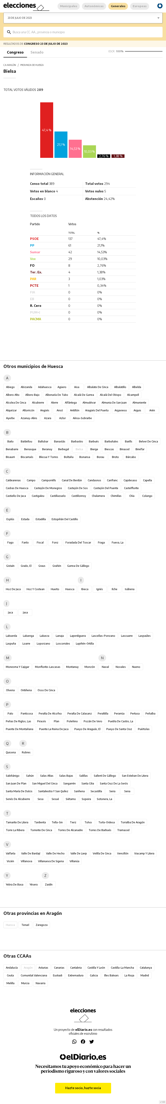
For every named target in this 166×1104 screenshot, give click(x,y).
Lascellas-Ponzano (103, 635)
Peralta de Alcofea (50, 713)
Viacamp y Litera (144, 853)
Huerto (55, 589)
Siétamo (71, 799)
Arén (152, 410)
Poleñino (72, 721)
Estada (25, 519)
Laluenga (28, 635)
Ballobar (43, 441)
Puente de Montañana (19, 729)
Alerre (54, 402)
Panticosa (27, 713)
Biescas (109, 449)
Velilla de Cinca (102, 853)
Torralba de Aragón (133, 822)
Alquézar (11, 410)
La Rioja (129, 975)
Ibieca (84, 589)
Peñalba (150, 713)
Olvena (10, 690)
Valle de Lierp (78, 853)
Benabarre (12, 449)
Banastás (59, 441)
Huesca (69, 589)
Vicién (10, 861)
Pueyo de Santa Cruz (119, 729)
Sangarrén (69, 783)
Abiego (10, 387)
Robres (26, 752)
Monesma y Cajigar (17, 666)
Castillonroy (79, 495)
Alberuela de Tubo (56, 394)
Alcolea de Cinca (16, 402)
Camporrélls (49, 480)
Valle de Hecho (55, 853)
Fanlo (25, 542)
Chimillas (116, 495)
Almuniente (139, 402)
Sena (127, 791)
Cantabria (76, 967)
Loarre (26, 643)
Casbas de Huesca (17, 488)
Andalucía (12, 967)
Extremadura (75, 975)
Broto (115, 457)
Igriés (99, 589)
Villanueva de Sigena (51, 861)
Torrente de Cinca (41, 830)
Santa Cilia (87, 783)
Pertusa (135, 713)
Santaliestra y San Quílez (53, 791)
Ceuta (10, 975)
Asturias (43, 967)
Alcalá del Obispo (110, 394)
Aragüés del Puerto (97, 410)
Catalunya (146, 967)
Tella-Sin (57, 822)
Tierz (73, 822)
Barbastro (77, 441)
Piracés (41, 721)
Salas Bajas (66, 775)
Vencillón (122, 853)
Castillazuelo (58, 495)
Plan (56, 721)
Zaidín (49, 884)
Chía (131, 495)
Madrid (144, 975)
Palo (10, 713)
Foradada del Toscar (78, 542)
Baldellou (26, 441)
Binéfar (140, 449)
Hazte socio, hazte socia (83, 1088)
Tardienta (40, 822)
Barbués (94, 441)
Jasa (25, 612)
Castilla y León (96, 967)
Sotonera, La (104, 799)
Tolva (88, 822)
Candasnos (94, 480)
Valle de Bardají (30, 853)
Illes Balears (111, 975)
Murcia (25, 983)
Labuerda (11, 635)
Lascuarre (127, 635)
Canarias (59, 967)
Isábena (129, 589)
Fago (10, 542)
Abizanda (26, 387)
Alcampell (133, 394)
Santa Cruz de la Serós (114, 783)
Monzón (90, 666)
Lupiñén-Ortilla (85, 643)
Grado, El (26, 565)
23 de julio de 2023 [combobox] (20, 17)
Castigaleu (38, 495)
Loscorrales (63, 643)
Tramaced (123, 830)
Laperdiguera (78, 635)
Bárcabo (131, 457)
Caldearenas (13, 480)
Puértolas (144, 729)
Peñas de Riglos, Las (18, 721)
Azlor (62, 418)
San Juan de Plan (16, 783)
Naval (105, 666)
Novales (121, 666)
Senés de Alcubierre (18, 799)
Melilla (10, 983)
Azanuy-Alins (29, 418)
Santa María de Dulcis (19, 791)
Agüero (61, 387)
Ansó (60, 410)
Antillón (74, 410)
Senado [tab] (36, 52)
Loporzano (43, 643)
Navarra (40, 983)
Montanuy (72, 666)
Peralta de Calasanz (79, 713)
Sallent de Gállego (105, 775)
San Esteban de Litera (135, 775)
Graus (41, 565)
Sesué (55, 799)
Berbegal (63, 449)
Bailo (10, 441)
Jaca (10, 612)
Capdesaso (130, 480)
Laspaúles (145, 635)
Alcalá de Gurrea (84, 394)
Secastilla (96, 791)
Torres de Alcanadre (70, 830)
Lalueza (44, 635)
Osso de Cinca (46, 690)
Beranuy (47, 449)
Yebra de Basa (14, 884)
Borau (100, 457)
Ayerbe (10, 418)
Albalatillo (120, 387)
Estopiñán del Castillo (65, 519)
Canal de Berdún (72, 480)
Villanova (26, 861)
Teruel (25, 925)
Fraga (101, 542)
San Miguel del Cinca (44, 783)
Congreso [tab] (15, 52)
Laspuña (11, 643)
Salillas (83, 775)
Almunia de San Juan (114, 402)
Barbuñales (111, 441)
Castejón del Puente (106, 488)
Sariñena (79, 791)
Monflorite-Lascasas (47, 666)
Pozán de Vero (93, 721)
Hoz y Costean (36, 589)
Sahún (30, 775)
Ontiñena (26, 690)
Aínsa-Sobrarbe (82, 418)
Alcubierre (38, 402)
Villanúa (74, 861)
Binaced (124, 449)
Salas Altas (46, 775)
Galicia (94, 975)
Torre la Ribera (15, 830)
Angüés (44, 410)
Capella (147, 480)
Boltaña (68, 457)
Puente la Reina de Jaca (54, 729)
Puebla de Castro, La (120, 721)
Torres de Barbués (100, 830)
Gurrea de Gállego (78, 565)
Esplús (10, 519)
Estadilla (41, 519)
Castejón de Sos (78, 488)
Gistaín (10, 565)
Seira (112, 791)
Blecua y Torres (48, 457)
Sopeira (86, 799)
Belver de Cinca (148, 441)
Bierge (94, 449)
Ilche (114, 589)
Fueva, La (117, 542)
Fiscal (40, 542)
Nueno (136, 666)
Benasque (30, 449)
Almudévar (89, 402)
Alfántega (71, 402)
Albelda (136, 387)
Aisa (76, 387)
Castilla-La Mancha (122, 967)
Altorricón (28, 410)
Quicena (11, 752)
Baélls (128, 441)
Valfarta (10, 853)
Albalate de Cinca (97, 387)
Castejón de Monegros (48, 488)
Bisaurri (10, 457)
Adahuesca (44, 387)
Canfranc (112, 480)
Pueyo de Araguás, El (87, 729)
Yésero (34, 884)
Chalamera (98, 495)
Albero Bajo (32, 394)
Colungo (147, 495)
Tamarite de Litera (17, 822)
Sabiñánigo (12, 775)
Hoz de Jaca (13, 589)
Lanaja (60, 635)
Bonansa (84, 457)
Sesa (40, 799)
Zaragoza (42, 925)
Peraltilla (103, 713)
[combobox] (86, 32)
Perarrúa (119, 713)
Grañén (57, 565)
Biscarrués (27, 457)
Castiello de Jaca (16, 495)
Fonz (55, 542)
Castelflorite (131, 488)
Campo (31, 480)
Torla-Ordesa (106, 822)
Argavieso (121, 410)
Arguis (137, 410)
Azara (47, 418)
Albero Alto (12, 394)
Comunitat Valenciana (34, 975)
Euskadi (57, 975)
